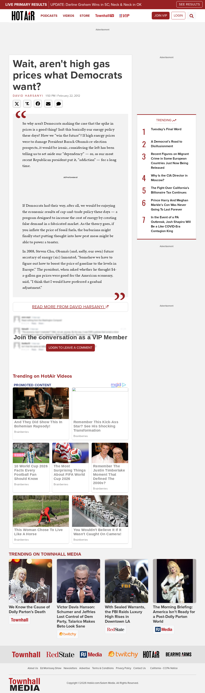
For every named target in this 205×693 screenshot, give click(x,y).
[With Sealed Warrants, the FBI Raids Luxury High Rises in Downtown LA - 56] (126, 581)
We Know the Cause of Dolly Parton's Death (29, 609)
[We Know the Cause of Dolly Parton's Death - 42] (30, 581)
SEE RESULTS (189, 4)
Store (85, 16)
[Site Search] (191, 15)
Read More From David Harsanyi (68, 307)
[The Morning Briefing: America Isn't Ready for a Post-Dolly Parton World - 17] (174, 581)
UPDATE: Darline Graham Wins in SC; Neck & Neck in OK (96, 4)
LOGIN (178, 16)
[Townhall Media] (24, 684)
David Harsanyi (29, 95)
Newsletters (70, 668)
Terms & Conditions (103, 668)
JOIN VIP (160, 16)
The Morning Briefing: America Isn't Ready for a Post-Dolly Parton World (174, 614)
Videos (68, 16)
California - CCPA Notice (164, 668)
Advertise (84, 668)
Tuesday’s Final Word (166, 129)
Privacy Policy (123, 668)
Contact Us (139, 668)
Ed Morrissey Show (50, 668)
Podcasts (49, 16)
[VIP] (127, 15)
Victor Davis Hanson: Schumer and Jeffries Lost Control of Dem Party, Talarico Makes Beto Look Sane (76, 617)
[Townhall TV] (107, 15)
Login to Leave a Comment (70, 348)
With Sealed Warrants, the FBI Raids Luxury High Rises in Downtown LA (125, 614)
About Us (33, 668)
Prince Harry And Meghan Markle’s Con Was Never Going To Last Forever (169, 204)
